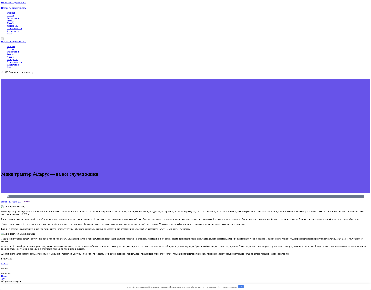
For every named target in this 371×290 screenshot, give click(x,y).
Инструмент (13, 31)
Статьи (10, 15)
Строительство (14, 28)
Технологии (13, 18)
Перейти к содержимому (13, 2)
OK (241, 287)
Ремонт (10, 20)
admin (4, 201)
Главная (11, 13)
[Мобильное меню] (2, 38)
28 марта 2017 (16, 201)
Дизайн (10, 23)
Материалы (12, 26)
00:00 (27, 201)
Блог (9, 33)
